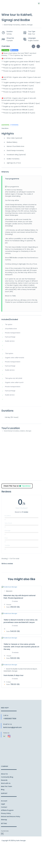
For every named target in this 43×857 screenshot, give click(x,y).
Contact (4, 807)
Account (4, 801)
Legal (3, 804)
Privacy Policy (6, 813)
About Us (4, 774)
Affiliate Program (7, 810)
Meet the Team (6, 786)
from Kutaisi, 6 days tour (13, 675)
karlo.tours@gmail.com (12, 727)
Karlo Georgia (21, 841)
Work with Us (5, 783)
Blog (2, 790)
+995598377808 (9, 719)
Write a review (7, 563)
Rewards (4, 780)
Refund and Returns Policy (10, 816)
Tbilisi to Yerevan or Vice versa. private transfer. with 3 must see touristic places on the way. (21, 646)
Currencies (5, 831)
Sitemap (4, 820)
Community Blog (7, 777)
